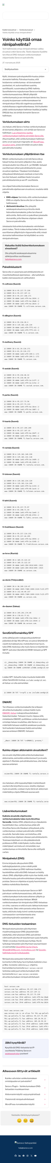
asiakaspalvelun (12, 1053)
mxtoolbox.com (28, 950)
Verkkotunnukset (26, 30)
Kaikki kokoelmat (9, 30)
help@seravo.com (13, 259)
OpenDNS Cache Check (27, 947)
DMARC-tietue (9, 713)
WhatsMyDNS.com (11, 950)
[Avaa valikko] (46, 4)
